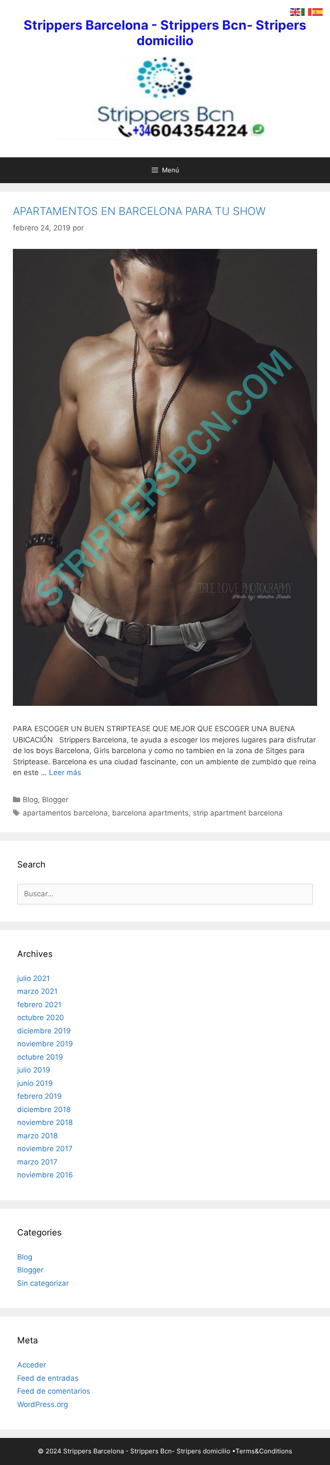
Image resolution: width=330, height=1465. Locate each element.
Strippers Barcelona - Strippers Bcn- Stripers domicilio (165, 32)
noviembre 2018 (45, 1122)
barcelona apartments (150, 813)
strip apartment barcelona (238, 813)
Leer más (65, 772)
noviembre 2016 (45, 1175)
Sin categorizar (43, 1283)
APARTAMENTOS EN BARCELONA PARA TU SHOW (139, 211)
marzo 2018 (37, 1135)
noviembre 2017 (45, 1148)
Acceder (31, 1365)
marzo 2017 (37, 1162)
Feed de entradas (48, 1378)
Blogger (55, 799)
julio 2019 (33, 1070)
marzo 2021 (37, 991)
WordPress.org (42, 1404)
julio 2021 (33, 978)
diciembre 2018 (43, 1109)
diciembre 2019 (44, 1031)
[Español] (318, 11)
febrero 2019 (39, 1096)
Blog (30, 799)
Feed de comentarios (53, 1391)
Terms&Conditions (263, 1451)
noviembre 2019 (45, 1043)
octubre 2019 (40, 1057)
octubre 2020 (40, 1017)
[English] (295, 11)
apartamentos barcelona (65, 813)
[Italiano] (306, 11)
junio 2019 (35, 1083)
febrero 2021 (39, 1004)
